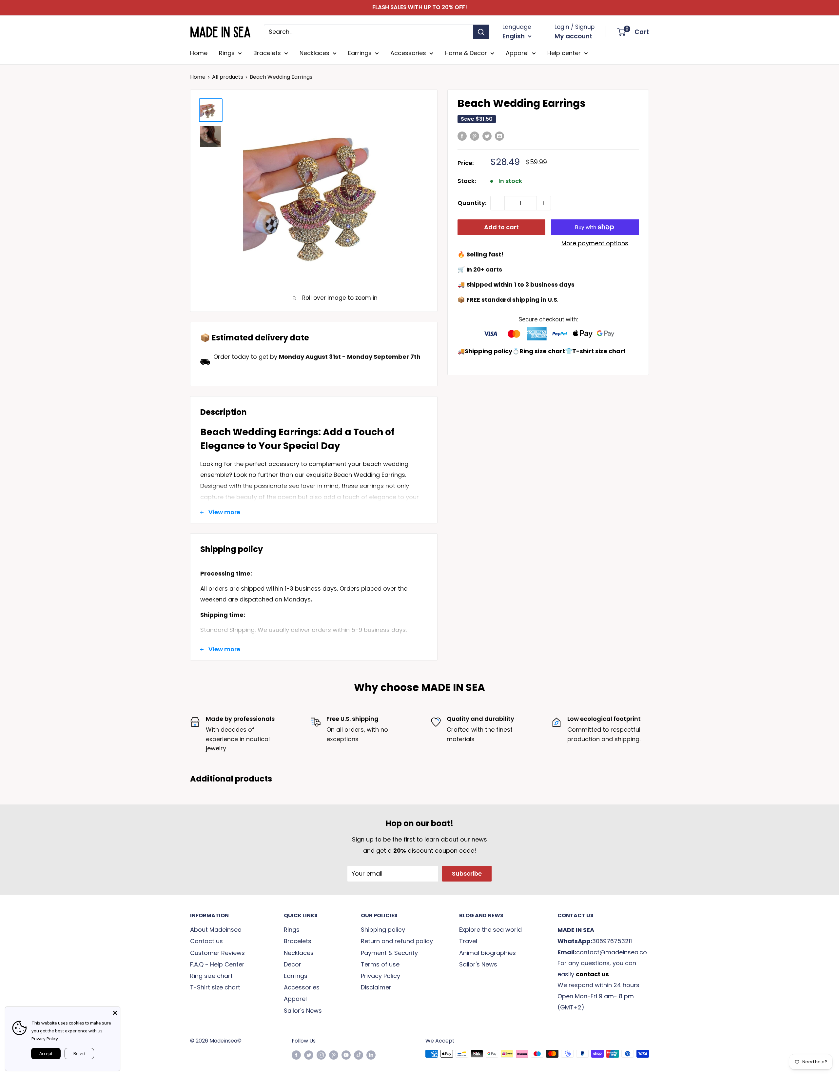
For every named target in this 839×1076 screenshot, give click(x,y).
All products (227, 77)
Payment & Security (389, 953)
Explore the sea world (490, 929)
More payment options (594, 243)
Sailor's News (303, 1010)
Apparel (517, 53)
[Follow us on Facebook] (296, 1055)
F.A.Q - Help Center (217, 964)
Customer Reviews (217, 953)
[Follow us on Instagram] (321, 1055)
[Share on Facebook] (462, 135)
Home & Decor (466, 53)
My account (573, 36)
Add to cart (501, 227)
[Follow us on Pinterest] (333, 1055)
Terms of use (380, 964)
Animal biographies (487, 953)
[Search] (481, 32)
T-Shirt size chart (215, 987)
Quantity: (472, 203)
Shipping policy (383, 929)
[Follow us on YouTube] (346, 1055)
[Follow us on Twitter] (308, 1055)
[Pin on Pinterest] (474, 135)
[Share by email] (499, 135)
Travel (468, 941)
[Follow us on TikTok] (358, 1055)
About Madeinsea (216, 929)
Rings (227, 53)
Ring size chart (211, 976)
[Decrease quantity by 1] (497, 203)
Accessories (408, 53)
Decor (292, 964)
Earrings (360, 53)
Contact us (206, 941)
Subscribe (467, 873)
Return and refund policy (397, 941)
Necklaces (314, 53)
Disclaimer (376, 987)
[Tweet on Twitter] (487, 135)
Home (198, 53)
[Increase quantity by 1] (544, 203)
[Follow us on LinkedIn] (371, 1055)
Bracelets (267, 53)
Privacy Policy (380, 976)
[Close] (115, 1011)
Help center (564, 53)
